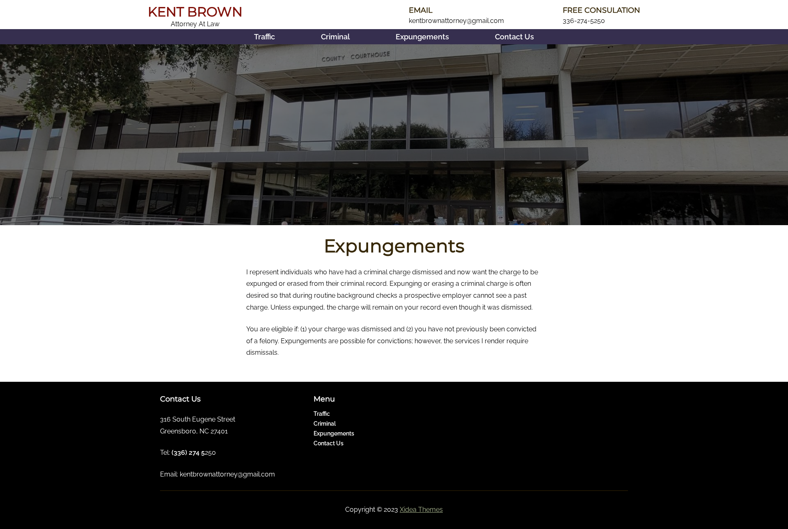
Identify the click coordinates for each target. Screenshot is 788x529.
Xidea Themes (421, 509)
